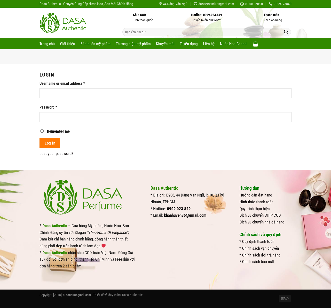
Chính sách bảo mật (258, 261)
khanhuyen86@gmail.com (185, 215)
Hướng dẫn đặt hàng (255, 195)
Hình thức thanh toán (256, 201)
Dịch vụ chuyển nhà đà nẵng (261, 222)
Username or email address (69, 83)
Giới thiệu (67, 44)
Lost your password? (56, 153)
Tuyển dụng (189, 44)
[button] (255, 44)
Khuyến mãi (165, 44)
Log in (50, 143)
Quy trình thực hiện (254, 208)
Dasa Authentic (132, 295)
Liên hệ (209, 44)
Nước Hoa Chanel (233, 44)
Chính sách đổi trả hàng (261, 255)
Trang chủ (47, 44)
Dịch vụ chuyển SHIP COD (260, 215)
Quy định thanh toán (258, 241)
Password (55, 107)
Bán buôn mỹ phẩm (95, 44)
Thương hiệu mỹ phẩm (133, 44)
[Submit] (286, 31)
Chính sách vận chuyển (260, 248)
